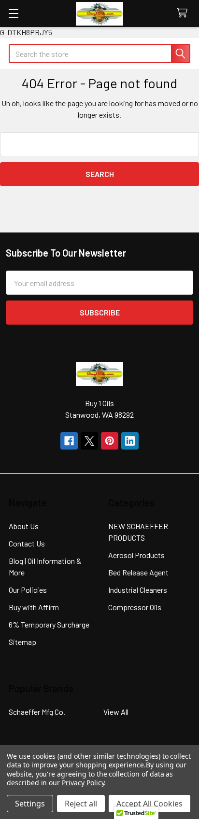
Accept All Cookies (149, 803)
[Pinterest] (109, 441)
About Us (24, 526)
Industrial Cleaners (137, 589)
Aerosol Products (136, 555)
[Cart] (184, 13)
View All (115, 711)
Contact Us (27, 543)
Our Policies (28, 589)
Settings (30, 803)
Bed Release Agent (138, 572)
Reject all (81, 803)
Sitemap (22, 641)
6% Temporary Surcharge (49, 624)
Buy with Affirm (34, 607)
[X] (89, 441)
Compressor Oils (134, 607)
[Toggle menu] (13, 13)
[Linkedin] (130, 441)
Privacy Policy (83, 782)
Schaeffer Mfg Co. (37, 711)
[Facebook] (69, 441)
